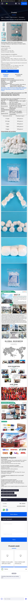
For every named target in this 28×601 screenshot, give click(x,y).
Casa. (2, 17)
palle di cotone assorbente (7, 492)
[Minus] (26, 569)
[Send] (26, 598)
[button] (3, 41)
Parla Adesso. (14, 514)
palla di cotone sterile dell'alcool (9, 495)
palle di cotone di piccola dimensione (10, 490)
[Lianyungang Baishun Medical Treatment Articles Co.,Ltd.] (6, 3)
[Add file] (2, 598)
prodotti (7, 17)
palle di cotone (13, 17)
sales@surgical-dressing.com (8, 0)
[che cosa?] (3, 510)
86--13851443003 (23, 0)
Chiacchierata (24, 3)
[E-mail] (7, 510)
